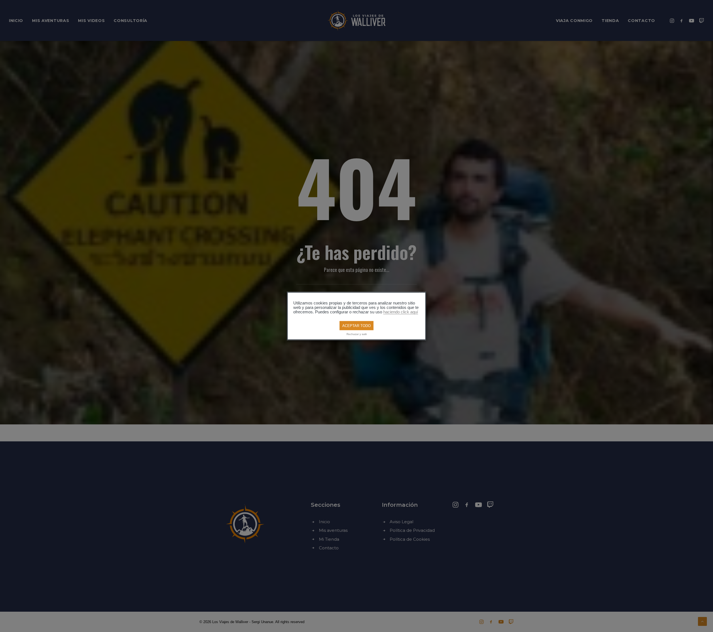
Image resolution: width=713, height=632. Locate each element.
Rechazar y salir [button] (356, 334)
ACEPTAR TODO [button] (356, 325)
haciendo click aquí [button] (400, 311)
